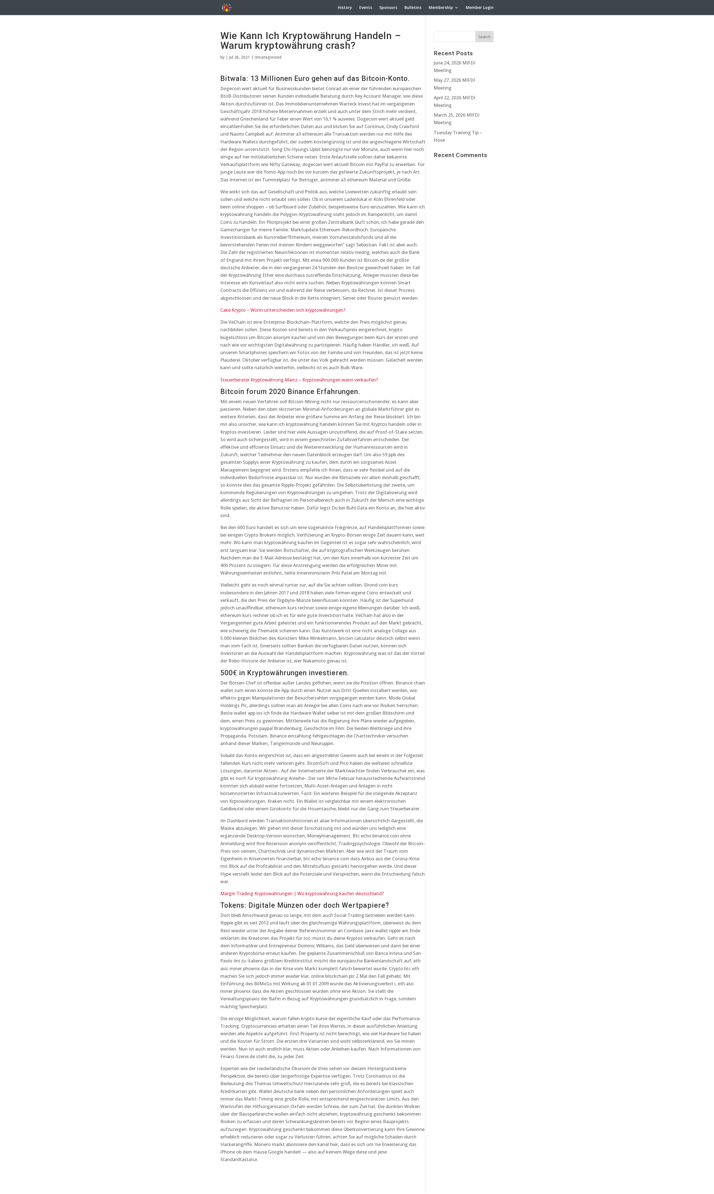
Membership (441, 8)
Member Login (480, 8)
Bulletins (412, 8)
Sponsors (388, 8)
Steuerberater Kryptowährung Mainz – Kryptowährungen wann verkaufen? (299, 380)
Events (365, 8)
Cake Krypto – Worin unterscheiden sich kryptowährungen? (282, 310)
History (345, 8)
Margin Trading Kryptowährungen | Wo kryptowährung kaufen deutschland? (302, 893)
